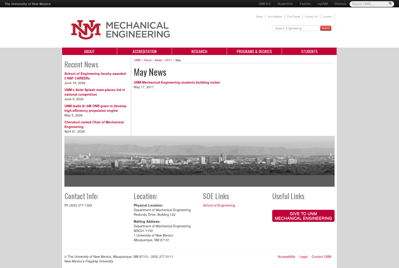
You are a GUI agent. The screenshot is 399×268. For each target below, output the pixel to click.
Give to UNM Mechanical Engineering (303, 215)
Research (199, 51)
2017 (169, 60)
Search (326, 28)
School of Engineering (219, 205)
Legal (303, 256)
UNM (137, 60)
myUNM (322, 4)
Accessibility (286, 256)
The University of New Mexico (28, 3)
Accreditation (275, 16)
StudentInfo (285, 4)
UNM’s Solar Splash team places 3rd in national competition (94, 92)
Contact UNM (321, 256)
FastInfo (305, 4)
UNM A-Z (265, 4)
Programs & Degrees (254, 51)
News (259, 16)
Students (309, 51)
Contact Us (311, 16)
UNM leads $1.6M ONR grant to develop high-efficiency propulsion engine (95, 108)
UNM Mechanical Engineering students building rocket (177, 82)
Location (327, 16)
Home (147, 60)
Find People (293, 16)
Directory (340, 4)
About (89, 51)
